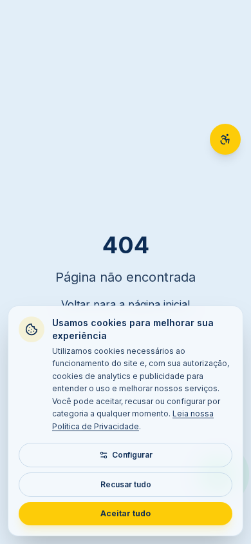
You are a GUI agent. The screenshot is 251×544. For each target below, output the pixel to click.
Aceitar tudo (125, 513)
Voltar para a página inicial (125, 304)
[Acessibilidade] (225, 139)
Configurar (132, 455)
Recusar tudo (125, 484)
